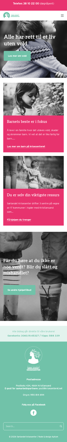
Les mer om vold (17, 55)
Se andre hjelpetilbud (19, 289)
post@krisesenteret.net (50, 388)
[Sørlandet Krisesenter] (11, 15)
